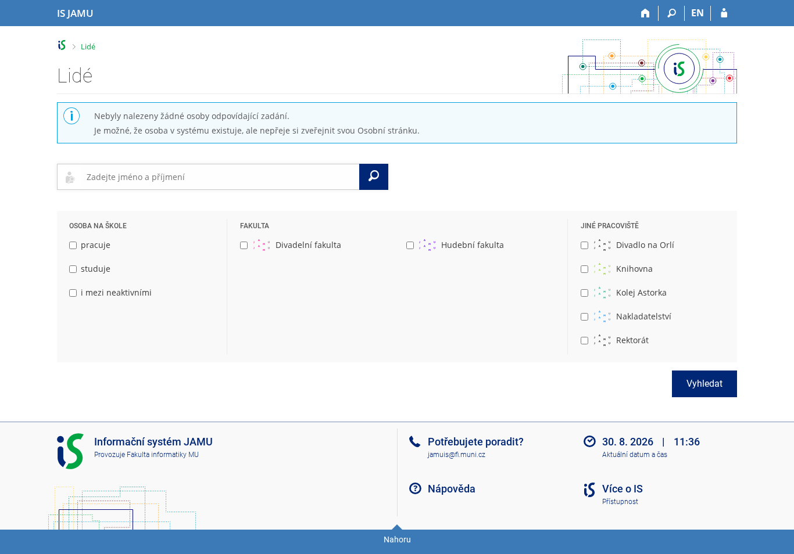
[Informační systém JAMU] (62, 45)
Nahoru (397, 539)
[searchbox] (220, 176)
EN (697, 12)
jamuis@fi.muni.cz (456, 455)
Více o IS (622, 489)
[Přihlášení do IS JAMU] (724, 13)
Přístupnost (620, 502)
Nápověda (451, 489)
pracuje (95, 244)
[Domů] (645, 13)
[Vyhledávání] (672, 13)
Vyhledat (704, 383)
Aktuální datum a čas (634, 455)
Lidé (88, 46)
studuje (95, 268)
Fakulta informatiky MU (163, 455)
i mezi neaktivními (116, 292)
